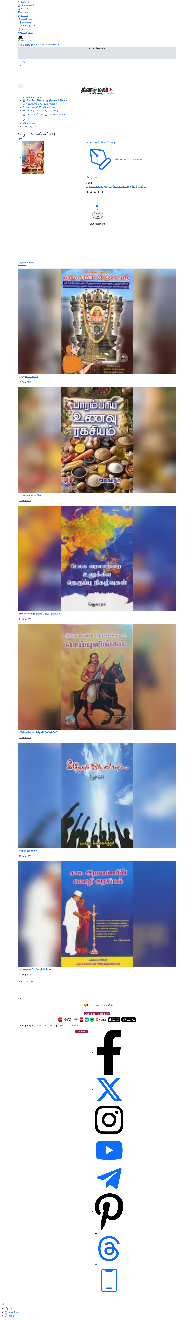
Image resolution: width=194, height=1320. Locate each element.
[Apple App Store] (114, 1019)
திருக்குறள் (26, 29)
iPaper (24, 12)
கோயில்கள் (26, 18)
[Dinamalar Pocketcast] (101, 1019)
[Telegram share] (97, 209)
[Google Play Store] (128, 1019)
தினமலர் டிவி (27, 5)
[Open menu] (20, 36)
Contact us (49, 1025)
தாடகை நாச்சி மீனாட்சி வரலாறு (101, 142)
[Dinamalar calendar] (76, 1019)
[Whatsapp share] (97, 205)
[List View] (21, 139)
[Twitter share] (97, 202)
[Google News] (96, 1232)
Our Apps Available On (97, 1013)
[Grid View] (19, 139)
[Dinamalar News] (97, 321)
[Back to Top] (3, 1304)
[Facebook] (109, 1052)
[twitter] (109, 1089)
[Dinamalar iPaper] (68, 1019)
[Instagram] (109, 1119)
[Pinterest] (109, 1211)
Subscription (28, 25)
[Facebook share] (97, 199)
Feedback (63, 1025)
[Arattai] (96, 1264)
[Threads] (109, 1248)
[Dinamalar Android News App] (60, 1019)
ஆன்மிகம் (94, 177)
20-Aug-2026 (25, 737)
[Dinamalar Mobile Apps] (109, 1280)
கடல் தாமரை (27, 32)
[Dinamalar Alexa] (87, 1019)
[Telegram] (109, 1178)
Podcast (25, 8)
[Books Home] (23, 119)
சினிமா (24, 15)
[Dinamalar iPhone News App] (81, 1019)
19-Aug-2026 (25, 974)
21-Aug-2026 (25, 382)
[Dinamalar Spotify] (92, 1019)
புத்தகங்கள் (26, 22)
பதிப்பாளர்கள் (28, 123)
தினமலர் (25, 1)
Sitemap (74, 1025)
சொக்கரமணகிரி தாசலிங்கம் (128, 158)
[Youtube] (109, 1149)
